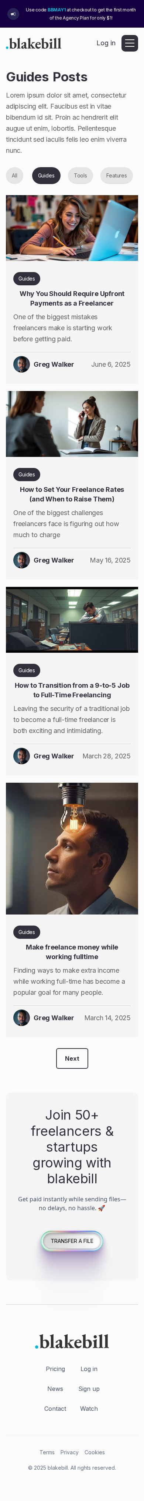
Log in (106, 43)
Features (116, 175)
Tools (80, 175)
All (14, 175)
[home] (33, 43)
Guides (46, 175)
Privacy (70, 1452)
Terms (47, 1452)
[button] (129, 43)
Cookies (95, 1452)
